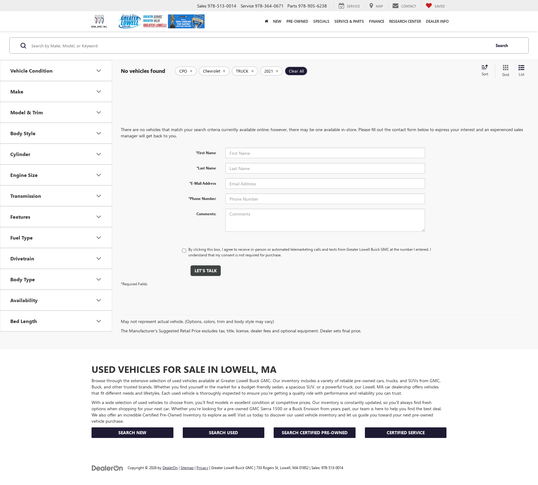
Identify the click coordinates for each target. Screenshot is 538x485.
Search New (132, 432)
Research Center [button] (405, 21)
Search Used (223, 432)
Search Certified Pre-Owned (314, 432)
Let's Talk (206, 270)
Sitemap (187, 467)
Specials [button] (321, 21)
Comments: (206, 213)
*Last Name (206, 167)
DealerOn (170, 467)
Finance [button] (376, 21)
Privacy (202, 467)
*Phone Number (202, 198)
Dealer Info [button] (437, 21)
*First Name (206, 152)
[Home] (266, 21)
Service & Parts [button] (349, 21)
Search (502, 45)
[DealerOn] (107, 467)
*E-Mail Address (202, 183)
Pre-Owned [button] (297, 21)
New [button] (277, 21)
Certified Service (406, 432)
